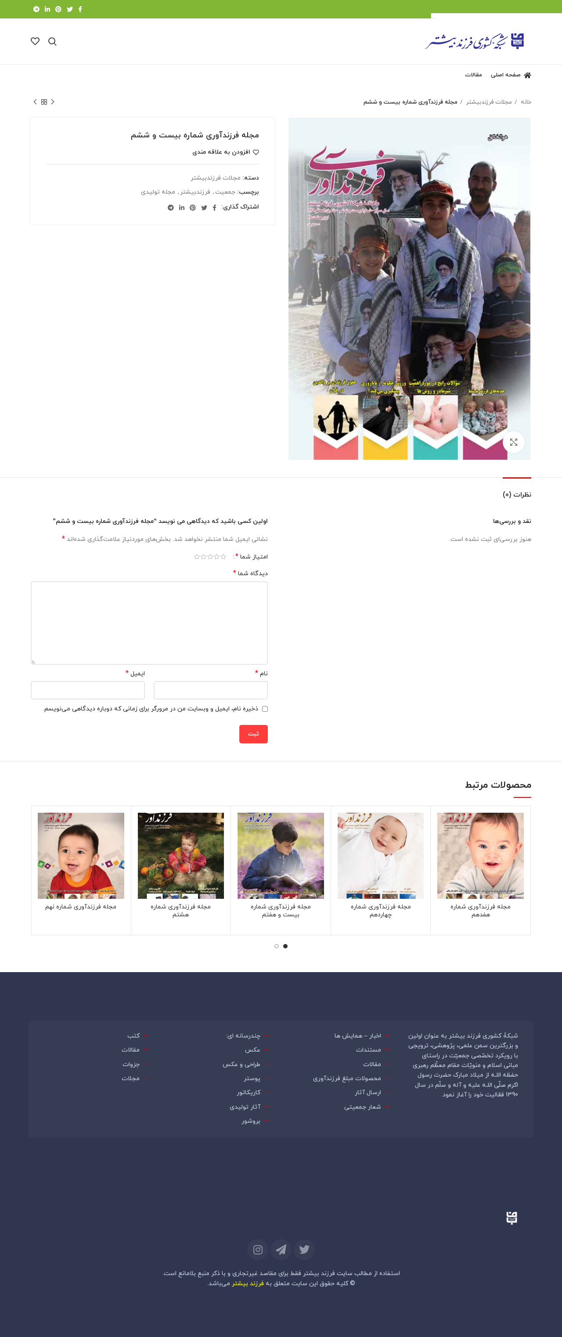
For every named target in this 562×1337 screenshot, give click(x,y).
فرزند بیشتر (248, 1283)
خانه (525, 102)
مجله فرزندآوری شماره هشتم (181, 911)
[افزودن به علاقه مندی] (444, 827)
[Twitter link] (70, 9)
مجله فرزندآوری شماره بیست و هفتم (281, 911)
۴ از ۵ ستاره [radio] (203, 557)
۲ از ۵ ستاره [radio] (216, 557)
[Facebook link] (80, 9)
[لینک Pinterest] (58, 9)
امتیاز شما (251, 556)
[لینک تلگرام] (36, 9)
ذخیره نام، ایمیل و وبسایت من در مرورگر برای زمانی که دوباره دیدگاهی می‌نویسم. (150, 709)
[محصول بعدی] (35, 102)
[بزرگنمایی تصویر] (514, 442)
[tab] (517, 490)
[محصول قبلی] (52, 102)
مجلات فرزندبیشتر (488, 102)
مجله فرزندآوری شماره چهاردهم (381, 911)
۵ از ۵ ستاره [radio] (197, 557)
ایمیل (135, 673)
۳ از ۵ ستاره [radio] (210, 557)
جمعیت (225, 192)
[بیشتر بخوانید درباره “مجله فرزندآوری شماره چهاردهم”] (344, 847)
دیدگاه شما (250, 573)
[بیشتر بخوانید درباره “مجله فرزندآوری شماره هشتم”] (144, 847)
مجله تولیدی (158, 192)
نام (261, 673)
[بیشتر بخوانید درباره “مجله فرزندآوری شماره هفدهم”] (444, 847)
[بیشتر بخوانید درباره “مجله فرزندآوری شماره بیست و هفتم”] (244, 847)
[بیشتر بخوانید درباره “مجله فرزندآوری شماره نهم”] (44, 847)
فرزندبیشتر (195, 192)
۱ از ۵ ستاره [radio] (223, 557)
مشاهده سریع (444, 866)
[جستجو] (52, 41)
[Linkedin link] (47, 9)
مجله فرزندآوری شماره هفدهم (480, 911)
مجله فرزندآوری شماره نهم (80, 907)
